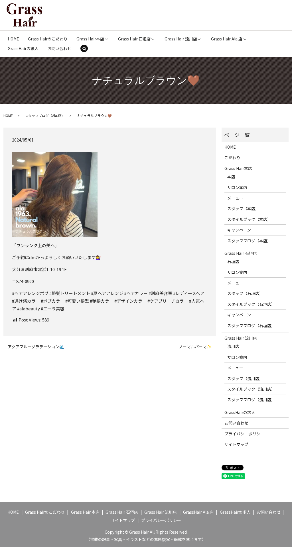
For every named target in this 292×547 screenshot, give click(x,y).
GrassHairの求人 (23, 48)
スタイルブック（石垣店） (251, 304)
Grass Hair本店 (90, 39)
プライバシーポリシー (244, 434)
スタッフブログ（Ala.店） (45, 115)
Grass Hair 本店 (85, 512)
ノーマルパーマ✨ (195, 346)
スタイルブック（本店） (249, 219)
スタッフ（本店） (243, 208)
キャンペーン (239, 230)
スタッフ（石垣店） (245, 293)
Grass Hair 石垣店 (134, 39)
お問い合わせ (59, 48)
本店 (231, 176)
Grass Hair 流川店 (181, 39)
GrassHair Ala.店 (198, 512)
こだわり (232, 157)
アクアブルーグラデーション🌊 (36, 346)
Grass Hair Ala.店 (226, 39)
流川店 (233, 346)
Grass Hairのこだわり (48, 39)
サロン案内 (237, 187)
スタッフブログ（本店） (249, 240)
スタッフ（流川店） (245, 378)
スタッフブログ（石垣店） (251, 325)
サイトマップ (236, 444)
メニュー (235, 198)
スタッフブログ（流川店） (251, 399)
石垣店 (233, 261)
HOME (13, 39)
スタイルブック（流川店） (251, 389)
